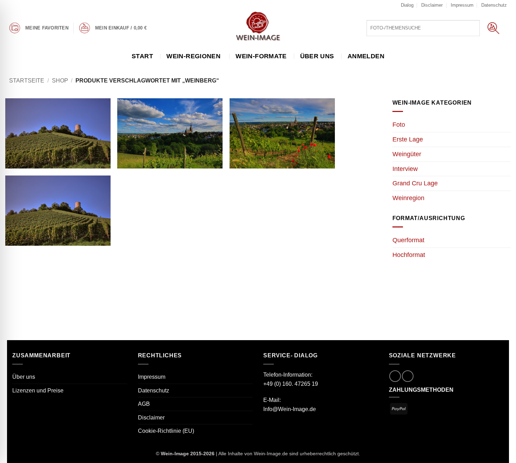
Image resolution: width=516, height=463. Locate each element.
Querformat (408, 240)
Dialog (407, 5)
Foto (398, 124)
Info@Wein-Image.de (289, 409)
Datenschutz (494, 5)
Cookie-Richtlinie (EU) (166, 431)
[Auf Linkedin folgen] (408, 376)
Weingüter (406, 154)
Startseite (26, 81)
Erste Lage (407, 139)
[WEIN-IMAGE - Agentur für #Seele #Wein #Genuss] (258, 27)
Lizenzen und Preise (38, 390)
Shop (60, 81)
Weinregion (408, 197)
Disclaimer (432, 5)
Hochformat (408, 254)
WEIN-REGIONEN (194, 56)
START (145, 56)
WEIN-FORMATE (261, 56)
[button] (122, 28)
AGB (144, 404)
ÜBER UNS (320, 56)
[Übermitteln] (493, 28)
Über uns (23, 377)
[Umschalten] (506, 154)
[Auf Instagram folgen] (395, 376)
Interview (405, 168)
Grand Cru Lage (415, 183)
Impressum (462, 5)
